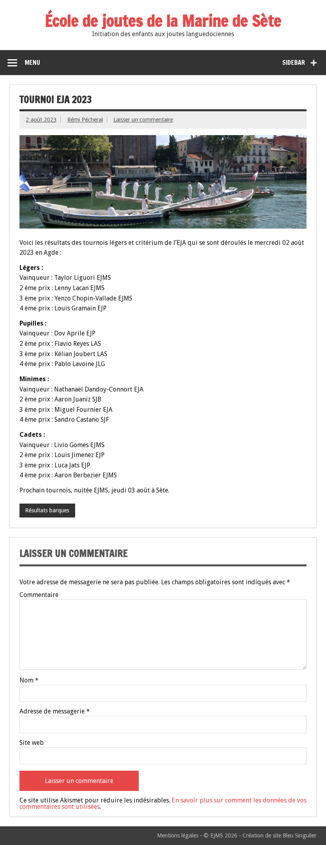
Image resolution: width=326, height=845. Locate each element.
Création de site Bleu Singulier (279, 835)
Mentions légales (177, 835)
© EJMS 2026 (220, 835)
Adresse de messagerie (54, 711)
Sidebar (293, 62)
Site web (31, 743)
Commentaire (38, 595)
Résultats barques (47, 510)
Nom (29, 680)
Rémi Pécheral (85, 119)
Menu (32, 62)
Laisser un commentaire (143, 119)
